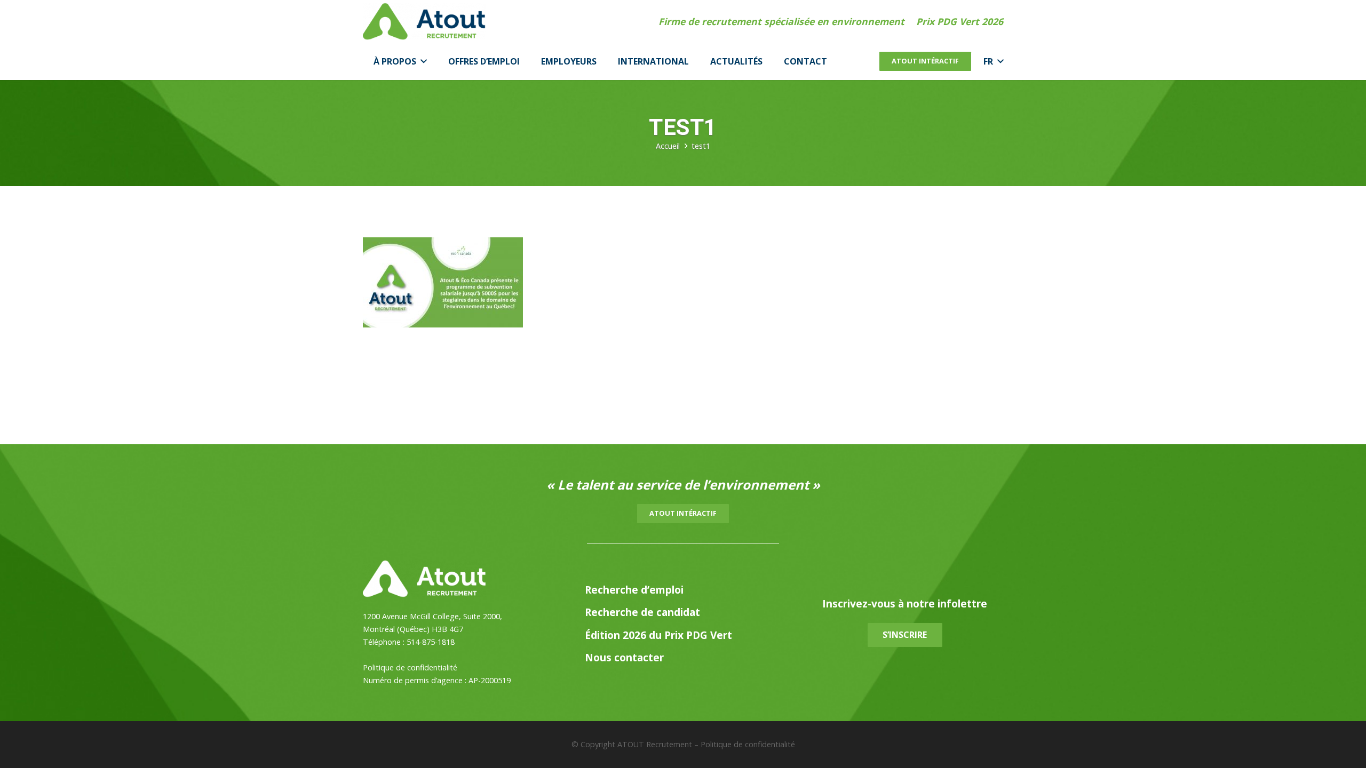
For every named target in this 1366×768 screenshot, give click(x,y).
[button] (421, 61)
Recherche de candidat (642, 612)
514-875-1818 (431, 642)
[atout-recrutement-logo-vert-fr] (424, 21)
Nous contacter (624, 657)
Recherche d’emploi (634, 589)
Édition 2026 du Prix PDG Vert (658, 635)
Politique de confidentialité (410, 667)
